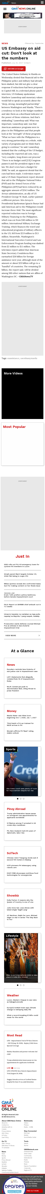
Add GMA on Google (13, 68)
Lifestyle (4, 1168)
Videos (26, 1123)
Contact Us (5, 1125)
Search (26, 1143)
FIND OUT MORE (33, 1191)
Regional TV (28, 1170)
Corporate (27, 1168)
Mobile (26, 1135)
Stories (26, 1145)
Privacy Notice (6, 1131)
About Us (4, 1123)
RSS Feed (27, 1133)
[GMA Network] (5, 2)
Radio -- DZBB (28, 1127)
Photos (26, 1125)
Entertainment (28, 1152)
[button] (17, 798)
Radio (26, 1160)
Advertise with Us (7, 1127)
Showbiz (4, 1166)
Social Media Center (30, 1137)
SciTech (4, 1164)
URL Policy (5, 1133)
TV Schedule (5, 1148)
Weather (4, 1162)
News (13, 3)
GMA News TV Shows (8, 1146)
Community (28, 1156)
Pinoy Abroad (6, 1160)
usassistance (13, 358)
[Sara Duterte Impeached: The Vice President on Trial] (22, 15)
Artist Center (28, 1154)
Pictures (26, 1162)
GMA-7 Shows (6, 1143)
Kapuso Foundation (30, 1166)
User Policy (5, 1137)
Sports (4, 1158)
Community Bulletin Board (10, 1172)
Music (25, 1164)
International (28, 1158)
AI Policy (4, 1135)
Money (4, 1156)
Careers (4, 1129)
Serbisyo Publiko (7, 1170)
